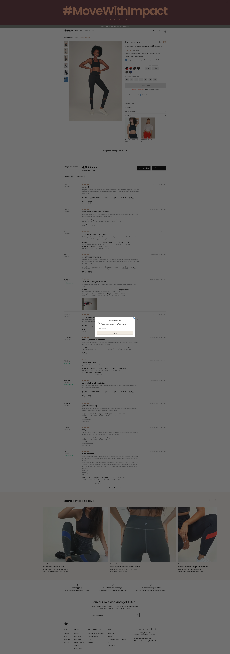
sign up (115, 333)
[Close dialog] (133, 318)
